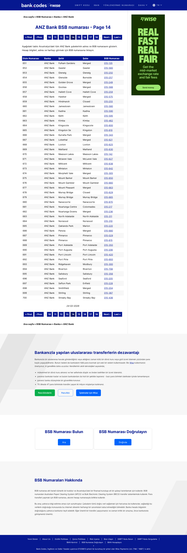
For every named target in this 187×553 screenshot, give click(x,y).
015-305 (108, 173)
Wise (132, 363)
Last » (117, 37)
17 (90, 37)
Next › (107, 37)
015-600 (108, 125)
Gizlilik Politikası (61, 539)
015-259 (108, 92)
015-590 (108, 111)
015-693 (108, 259)
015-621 (108, 139)
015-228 (108, 283)
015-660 (108, 182)
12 (61, 37)
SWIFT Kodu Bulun (125, 539)
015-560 (108, 68)
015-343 (108, 135)
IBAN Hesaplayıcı (114, 542)
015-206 (108, 249)
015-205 (108, 278)
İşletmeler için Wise (88, 393)
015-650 (108, 178)
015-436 (108, 297)
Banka (57, 16)
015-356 (108, 273)
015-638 (108, 163)
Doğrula (123, 442)
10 (49, 37)
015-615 (108, 240)
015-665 (108, 197)
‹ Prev (39, 37)
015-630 (108, 149)
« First (28, 37)
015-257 (108, 77)
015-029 (108, 235)
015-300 (108, 264)
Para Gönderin (45, 393)
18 (96, 37)
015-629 (108, 192)
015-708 (108, 269)
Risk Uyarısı (95, 539)
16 (85, 37)
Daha (141, 5)
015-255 (108, 101)
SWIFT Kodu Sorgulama (147, 539)
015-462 (108, 120)
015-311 (108, 216)
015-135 (108, 63)
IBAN (97, 5)
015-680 (108, 230)
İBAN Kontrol (72, 542)
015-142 (108, 154)
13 (67, 37)
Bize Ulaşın (108, 539)
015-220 (108, 226)
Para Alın (65, 393)
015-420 (108, 254)
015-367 (108, 293)
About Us (46, 539)
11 (55, 37)
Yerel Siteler (33, 539)
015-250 (108, 72)
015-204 (108, 288)
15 (79, 37)
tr (158, 5)
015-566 (108, 87)
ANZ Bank (68, 16)
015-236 (108, 211)
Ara (64, 442)
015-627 (108, 159)
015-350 (108, 245)
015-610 (108, 130)
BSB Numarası (44, 16)
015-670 (108, 202)
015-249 (108, 82)
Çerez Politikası (78, 539)
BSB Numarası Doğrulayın (92, 542)
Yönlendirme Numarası (118, 5)
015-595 (108, 115)
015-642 (108, 168)
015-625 (108, 144)
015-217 (108, 206)
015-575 (108, 96)
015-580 (108, 106)
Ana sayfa (28, 16)
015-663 (108, 187)
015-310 (108, 221)
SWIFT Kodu (82, 5)
